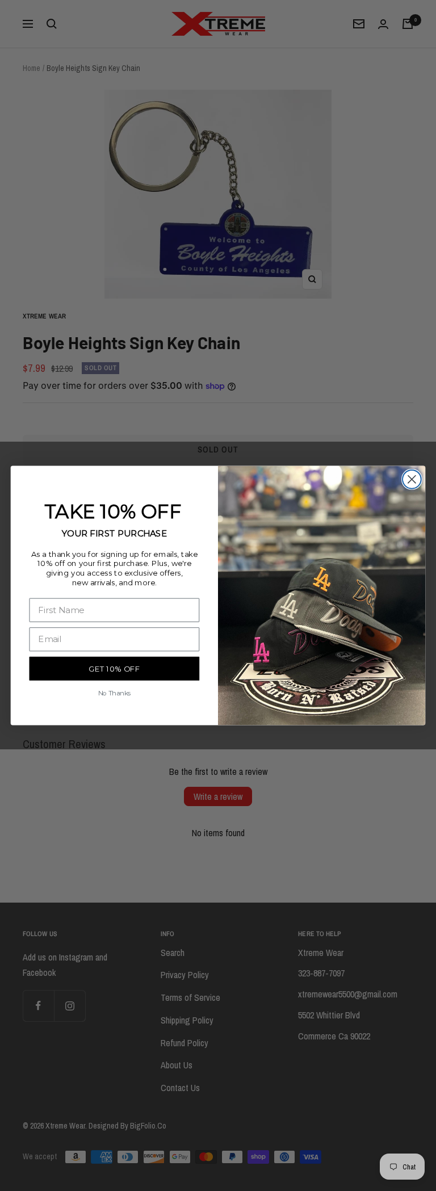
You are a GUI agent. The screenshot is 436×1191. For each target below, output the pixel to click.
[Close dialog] (412, 479)
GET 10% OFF (114, 669)
